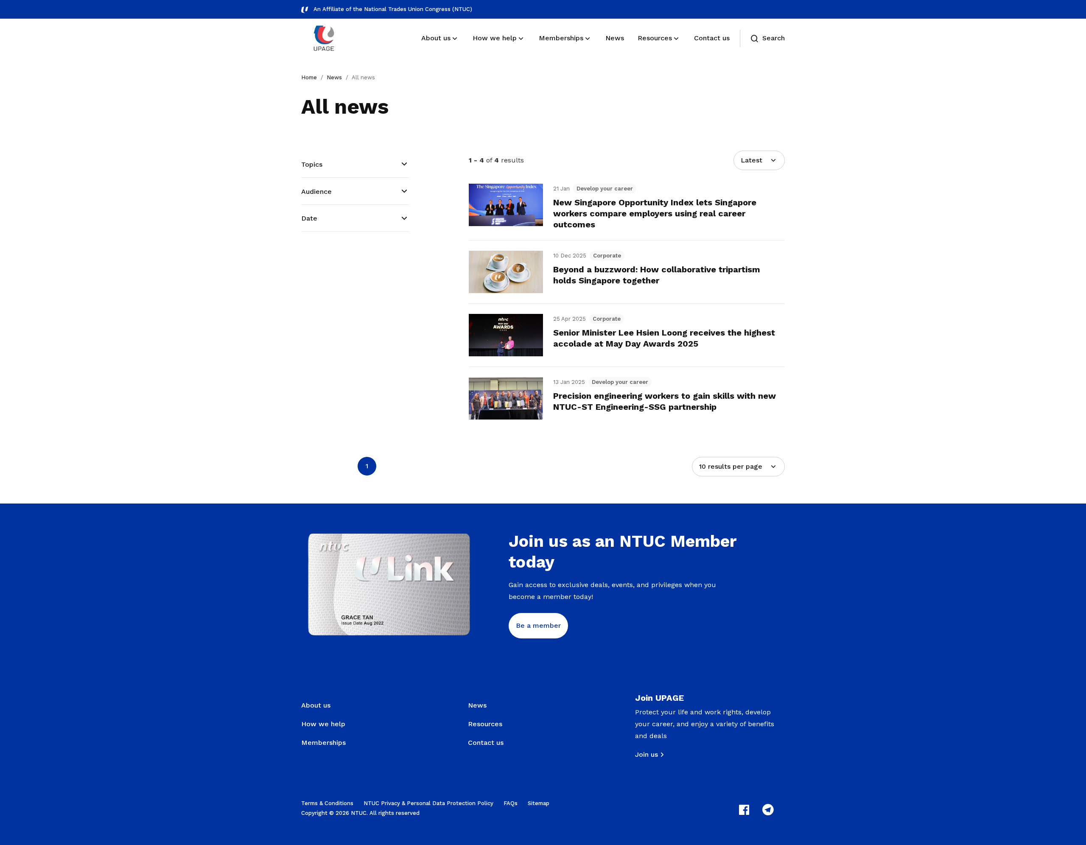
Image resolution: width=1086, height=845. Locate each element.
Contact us (486, 743)
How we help (323, 724)
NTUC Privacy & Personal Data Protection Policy (428, 803)
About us (315, 705)
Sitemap (538, 803)
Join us (646, 754)
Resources (485, 724)
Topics (311, 164)
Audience (316, 191)
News (334, 77)
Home (309, 77)
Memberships (323, 743)
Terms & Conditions (327, 803)
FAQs (511, 803)
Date (309, 218)
